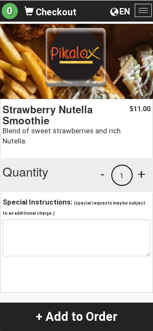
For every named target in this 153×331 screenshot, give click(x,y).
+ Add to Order (76, 316)
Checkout (55, 12)
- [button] (102, 174)
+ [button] (141, 174)
